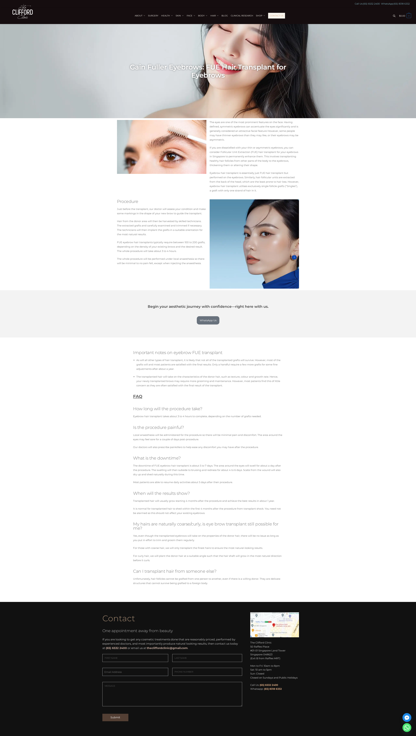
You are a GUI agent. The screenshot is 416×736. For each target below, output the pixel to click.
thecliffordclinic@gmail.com (167, 648)
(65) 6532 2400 (371, 3)
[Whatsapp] (407, 727)
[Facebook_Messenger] (407, 717)
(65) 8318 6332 (402, 3)
